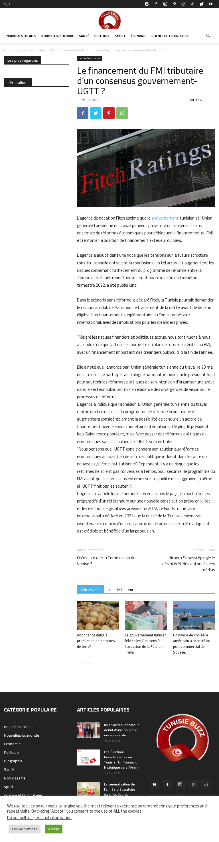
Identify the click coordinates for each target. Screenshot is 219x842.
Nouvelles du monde (57, 36)
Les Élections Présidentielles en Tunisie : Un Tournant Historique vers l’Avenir (122, 760)
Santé (84, 36)
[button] (208, 36)
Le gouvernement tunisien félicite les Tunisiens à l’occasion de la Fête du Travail (146, 644)
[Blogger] (147, 4)
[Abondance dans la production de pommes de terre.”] (98, 615)
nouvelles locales (21, 36)
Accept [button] (53, 828)
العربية (8, 4)
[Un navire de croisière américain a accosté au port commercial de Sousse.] (194, 615)
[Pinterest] (174, 4)
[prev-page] (80, 663)
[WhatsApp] (122, 113)
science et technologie (170, 36)
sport (120, 36)
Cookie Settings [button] (24, 828)
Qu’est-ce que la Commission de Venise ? (106, 561)
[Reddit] (183, 4)
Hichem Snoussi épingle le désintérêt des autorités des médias (188, 564)
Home (8, 50)
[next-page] (89, 663)
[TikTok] (192, 4)
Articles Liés (90, 589)
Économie (138, 36)
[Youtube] (210, 4)
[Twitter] (201, 4)
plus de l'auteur (120, 589)
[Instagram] (165, 4)
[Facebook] (156, 4)
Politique (102, 36)
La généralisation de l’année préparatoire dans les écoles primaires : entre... (119, 792)
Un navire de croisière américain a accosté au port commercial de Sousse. (191, 644)
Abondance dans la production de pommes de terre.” (96, 641)
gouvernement (165, 218)
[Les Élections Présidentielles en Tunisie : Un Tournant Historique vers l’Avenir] (88, 757)
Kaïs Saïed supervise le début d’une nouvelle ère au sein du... (121, 730)
